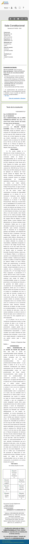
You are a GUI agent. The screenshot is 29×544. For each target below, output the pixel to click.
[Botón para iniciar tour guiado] (23, 8)
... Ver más (6, 95)
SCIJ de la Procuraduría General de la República (13, 542)
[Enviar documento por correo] (18, 18)
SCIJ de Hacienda (6, 541)
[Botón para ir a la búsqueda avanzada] (16, 8)
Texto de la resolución (14, 107)
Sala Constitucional (14, 25)
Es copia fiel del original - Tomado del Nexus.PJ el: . (14, 537)
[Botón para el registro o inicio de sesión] (12, 8)
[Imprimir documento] (14, 18)
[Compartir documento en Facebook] (22, 18)
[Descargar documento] (10, 18)
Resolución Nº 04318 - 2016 (14, 28)
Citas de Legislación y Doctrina (17, 98)
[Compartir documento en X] (26, 18)
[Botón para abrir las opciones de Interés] (20, 8)
